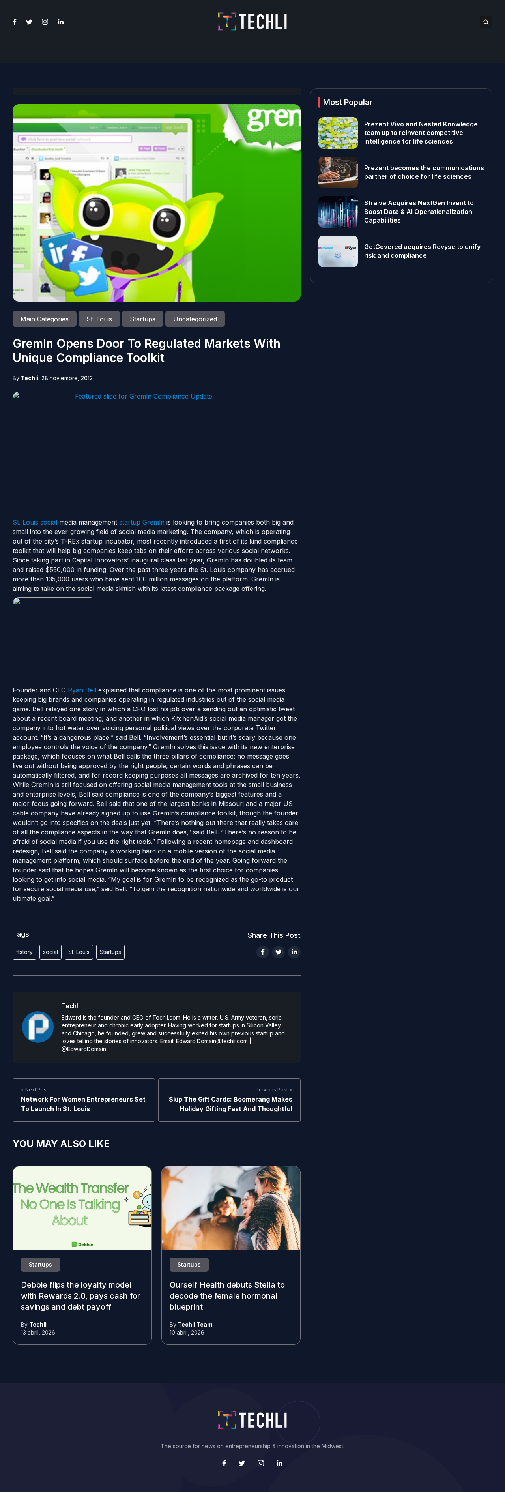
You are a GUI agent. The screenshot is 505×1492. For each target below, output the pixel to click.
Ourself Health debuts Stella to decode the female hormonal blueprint (227, 1296)
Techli (29, 378)
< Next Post (34, 1090)
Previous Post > (274, 1090)
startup (129, 522)
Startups (110, 951)
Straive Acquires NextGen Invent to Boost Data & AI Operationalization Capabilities (419, 212)
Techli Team (195, 1324)
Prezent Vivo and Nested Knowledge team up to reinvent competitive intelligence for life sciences (421, 133)
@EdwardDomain (84, 1049)
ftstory (24, 951)
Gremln (153, 522)
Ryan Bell (82, 690)
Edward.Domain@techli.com (212, 1041)
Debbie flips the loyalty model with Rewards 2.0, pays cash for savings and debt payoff (80, 1296)
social (48, 522)
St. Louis (25, 522)
